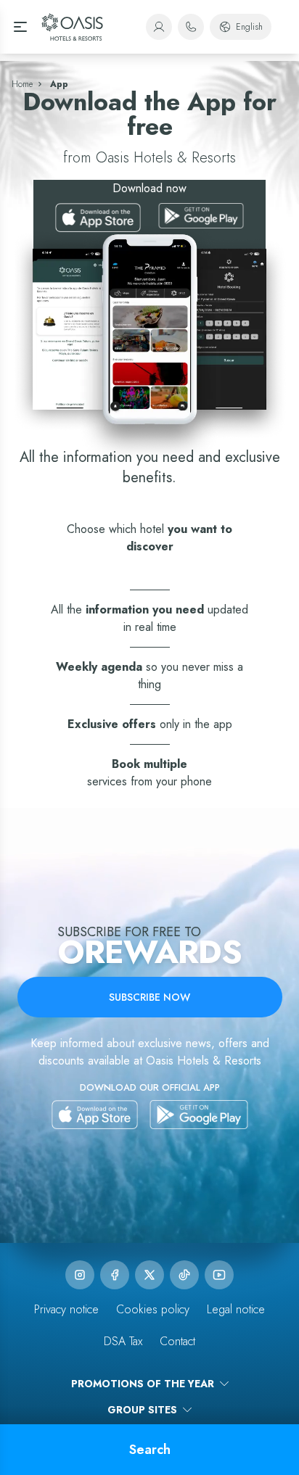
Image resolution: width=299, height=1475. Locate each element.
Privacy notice (66, 1309)
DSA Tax (123, 1341)
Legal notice (236, 1309)
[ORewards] (159, 27)
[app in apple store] (95, 1114)
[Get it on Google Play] (201, 217)
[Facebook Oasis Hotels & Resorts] (114, 1274)
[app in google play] (199, 1114)
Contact (177, 1341)
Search (150, 1449)
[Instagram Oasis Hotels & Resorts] (79, 1274)
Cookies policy (152, 1309)
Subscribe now (149, 997)
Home (22, 84)
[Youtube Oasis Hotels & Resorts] (219, 1274)
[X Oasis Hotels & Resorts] (149, 1274)
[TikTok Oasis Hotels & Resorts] (184, 1274)
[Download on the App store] (98, 217)
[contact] (191, 27)
